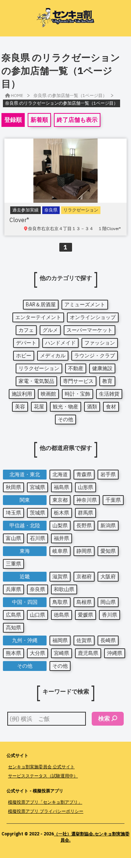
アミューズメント (84, 304)
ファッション (99, 342)
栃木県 (61, 512)
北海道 (60, 474)
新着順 (39, 119)
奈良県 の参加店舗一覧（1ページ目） (70, 95)
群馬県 (85, 512)
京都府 (84, 576)
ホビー (23, 355)
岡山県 (108, 602)
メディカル (53, 355)
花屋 (39, 406)
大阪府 (108, 576)
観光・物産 (65, 406)
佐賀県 (84, 640)
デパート (26, 342)
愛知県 (108, 551)
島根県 (84, 602)
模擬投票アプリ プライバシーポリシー (45, 811)
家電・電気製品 (36, 381)
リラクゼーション (39, 368)
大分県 (37, 653)
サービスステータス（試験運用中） (43, 776)
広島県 (13, 615)
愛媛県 (85, 615)
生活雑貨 (109, 394)
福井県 (61, 538)
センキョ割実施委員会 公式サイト (41, 766)
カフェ (26, 330)
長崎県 (108, 640)
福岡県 (60, 640)
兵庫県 (13, 589)
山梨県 (60, 525)
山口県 (37, 615)
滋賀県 (60, 576)
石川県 (37, 538)
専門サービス (78, 381)
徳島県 (61, 615)
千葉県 (113, 500)
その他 (65, 419)
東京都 (60, 500)
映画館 (48, 394)
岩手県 (108, 474)
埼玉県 (13, 512)
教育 (107, 381)
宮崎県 (61, 653)
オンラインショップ (93, 317)
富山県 (13, 538)
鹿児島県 (88, 653)
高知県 (13, 627)
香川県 (109, 615)
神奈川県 (86, 500)
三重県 (13, 563)
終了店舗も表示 (77, 119)
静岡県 (84, 551)
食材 (111, 406)
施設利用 (22, 394)
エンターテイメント (38, 317)
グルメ (50, 330)
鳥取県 (60, 602)
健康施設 (102, 368)
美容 (20, 406)
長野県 (84, 525)
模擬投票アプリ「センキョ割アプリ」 (45, 802)
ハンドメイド (60, 342)
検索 (104, 718)
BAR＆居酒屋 (41, 304)
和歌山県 (64, 589)
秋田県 (13, 487)
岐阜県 (60, 551)
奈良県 (37, 589)
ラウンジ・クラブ (94, 355)
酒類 (92, 406)
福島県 (61, 487)
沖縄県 (114, 653)
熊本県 (13, 653)
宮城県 (37, 487)
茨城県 (37, 512)
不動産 (75, 368)
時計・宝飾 (77, 394)
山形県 (85, 487)
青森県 (84, 474)
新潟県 (108, 525)
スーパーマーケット (89, 330)
